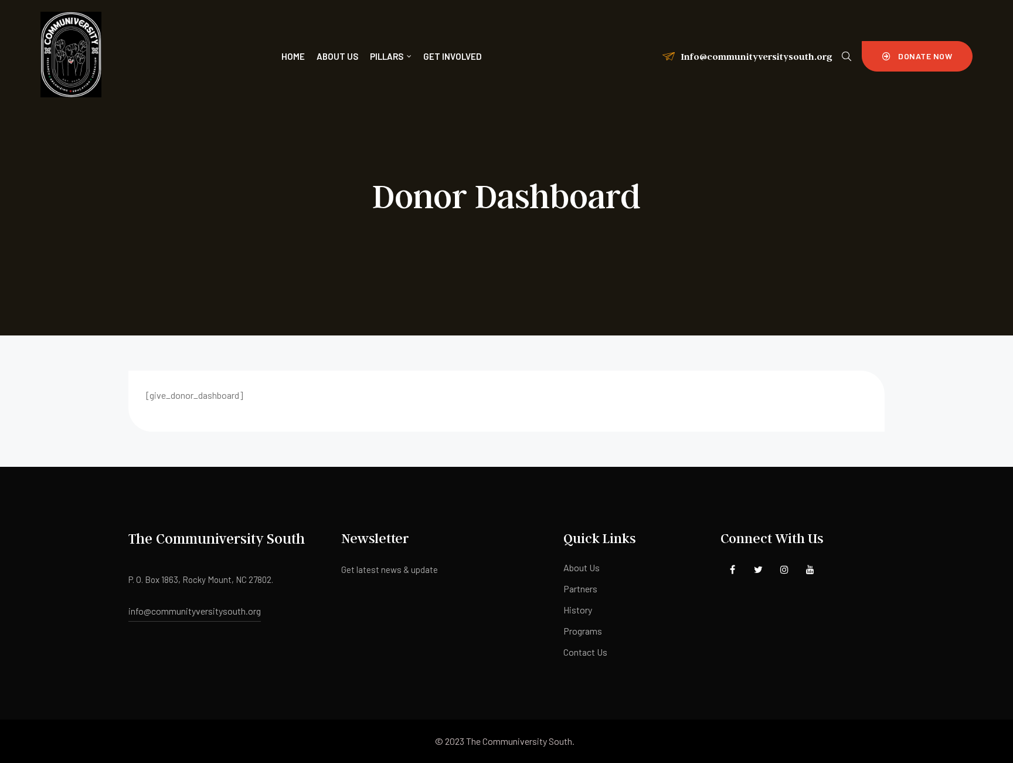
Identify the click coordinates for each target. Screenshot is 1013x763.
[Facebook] (732, 569)
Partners (580, 588)
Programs (582, 630)
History (577, 609)
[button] (917, 56)
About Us (581, 567)
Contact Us (585, 651)
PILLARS (386, 56)
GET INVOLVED (452, 56)
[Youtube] (810, 569)
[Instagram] (784, 569)
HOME (293, 56)
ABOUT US (337, 56)
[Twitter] (758, 569)
